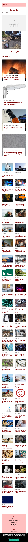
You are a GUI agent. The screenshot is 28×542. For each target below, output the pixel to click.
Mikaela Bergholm (15, 125)
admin (10, 12)
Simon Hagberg (15, 75)
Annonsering (14, 531)
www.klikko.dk (15, 525)
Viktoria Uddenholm (16, 150)
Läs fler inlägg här (14, 52)
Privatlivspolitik (16, 540)
